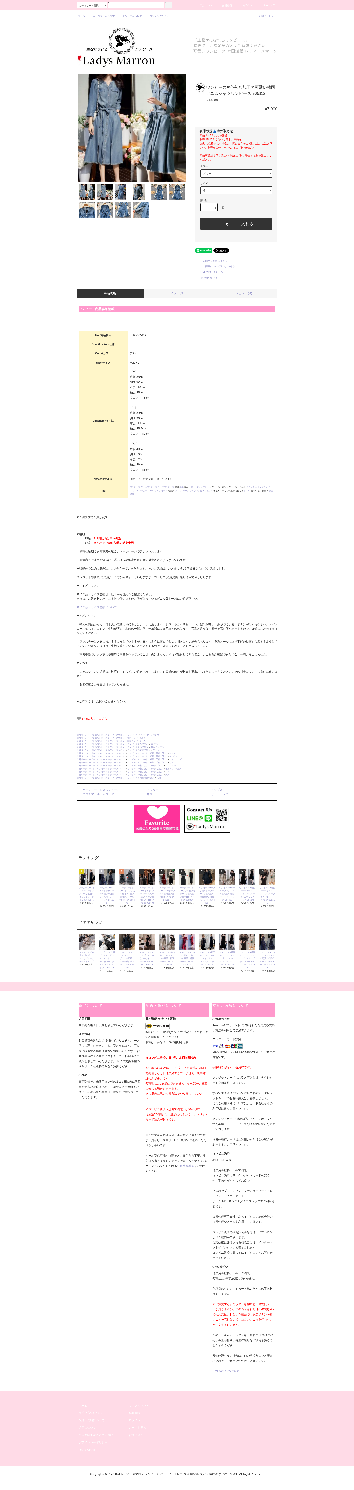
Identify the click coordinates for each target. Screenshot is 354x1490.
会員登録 (227, 5)
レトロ (247, 491)
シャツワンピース (166, 487)
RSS (81, 1449)
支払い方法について (91, 1413)
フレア (172, 753)
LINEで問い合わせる (211, 272)
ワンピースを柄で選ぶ (137, 747)
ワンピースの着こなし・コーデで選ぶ (144, 765)
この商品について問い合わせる (217, 266)
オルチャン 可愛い (173, 768)
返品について (87, 1427)
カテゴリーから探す (104, 16)
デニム (156, 750)
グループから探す (132, 16)
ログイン (247, 5)
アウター (152, 789)
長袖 (198, 487)
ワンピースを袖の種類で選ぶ (140, 778)
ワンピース (135, 487)
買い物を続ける (209, 277)
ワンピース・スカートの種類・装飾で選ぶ (146, 753)
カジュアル (208, 491)
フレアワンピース (141, 491)
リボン (172, 762)
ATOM (91, 1449)
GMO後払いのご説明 (225, 1371)
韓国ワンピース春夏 (136, 738)
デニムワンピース (149, 487)
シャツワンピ (196, 491)
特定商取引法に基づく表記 (96, 1435)
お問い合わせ (266, 16)
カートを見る (137, 1427)
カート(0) (269, 5)
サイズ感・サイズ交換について (97, 607)
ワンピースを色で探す (137, 744)
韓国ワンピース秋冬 (136, 741)
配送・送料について (91, 1420)
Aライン (173, 756)
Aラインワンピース (158, 491)
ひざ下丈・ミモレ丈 (150, 735)
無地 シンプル (157, 747)
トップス (216, 789)
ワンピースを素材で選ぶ (138, 750)
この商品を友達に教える (213, 260)
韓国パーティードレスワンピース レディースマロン (100, 735)
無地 (181, 487)
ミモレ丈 (205, 487)
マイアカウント (139, 1405)
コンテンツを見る (159, 16)
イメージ (177, 293)
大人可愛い (251, 487)
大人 (167, 775)
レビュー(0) (244, 293)
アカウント (206, 5)
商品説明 (110, 293)
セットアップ (219, 794)
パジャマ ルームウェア (98, 794)
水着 (150, 794)
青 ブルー (155, 744)
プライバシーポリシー (93, 1442)
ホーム (81, 16)
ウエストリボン (182, 491)
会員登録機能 (185, 1166)
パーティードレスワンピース (101, 789)
